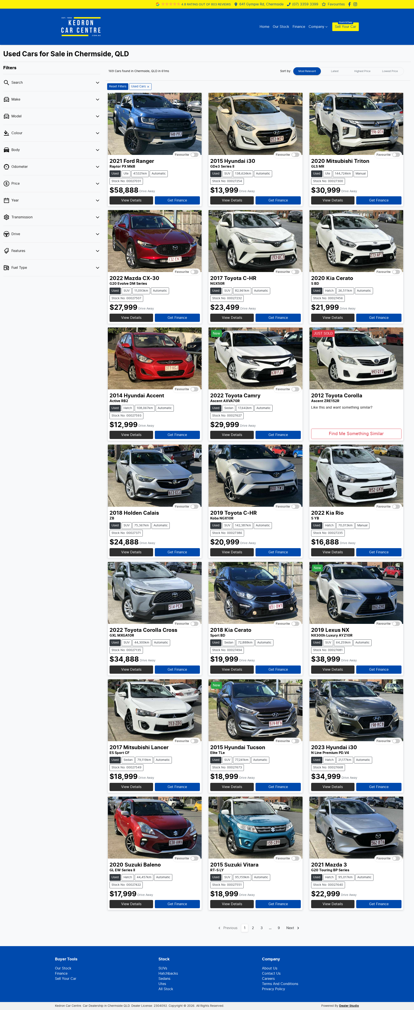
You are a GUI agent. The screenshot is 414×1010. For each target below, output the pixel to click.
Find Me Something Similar (356, 434)
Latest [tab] (335, 71)
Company (316, 26)
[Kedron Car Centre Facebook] (350, 4)
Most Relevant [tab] (307, 71)
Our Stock (281, 26)
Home (264, 26)
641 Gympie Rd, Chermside (261, 4)
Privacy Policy (273, 989)
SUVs (162, 968)
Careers (268, 978)
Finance (299, 26)
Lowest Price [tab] (390, 71)
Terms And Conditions (280, 984)
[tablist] (348, 71)
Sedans (164, 978)
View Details (131, 200)
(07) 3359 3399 (305, 4)
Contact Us (271, 973)
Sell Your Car (345, 26)
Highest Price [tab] (362, 71)
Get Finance (177, 200)
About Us (269, 968)
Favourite (182, 154)
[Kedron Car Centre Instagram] (356, 4)
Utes (162, 984)
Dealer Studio (349, 1005)
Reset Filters (117, 86)
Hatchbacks (168, 973)
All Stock (165, 989)
